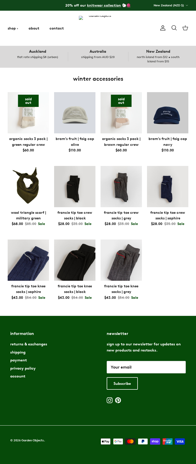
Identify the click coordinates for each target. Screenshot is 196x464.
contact (57, 28)
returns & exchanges (28, 344)
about (34, 28)
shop (12, 28)
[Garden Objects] (98, 28)
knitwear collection (104, 5)
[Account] (162, 28)
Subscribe (122, 383)
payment (18, 360)
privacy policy (23, 368)
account (17, 376)
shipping (18, 352)
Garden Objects (32, 440)
